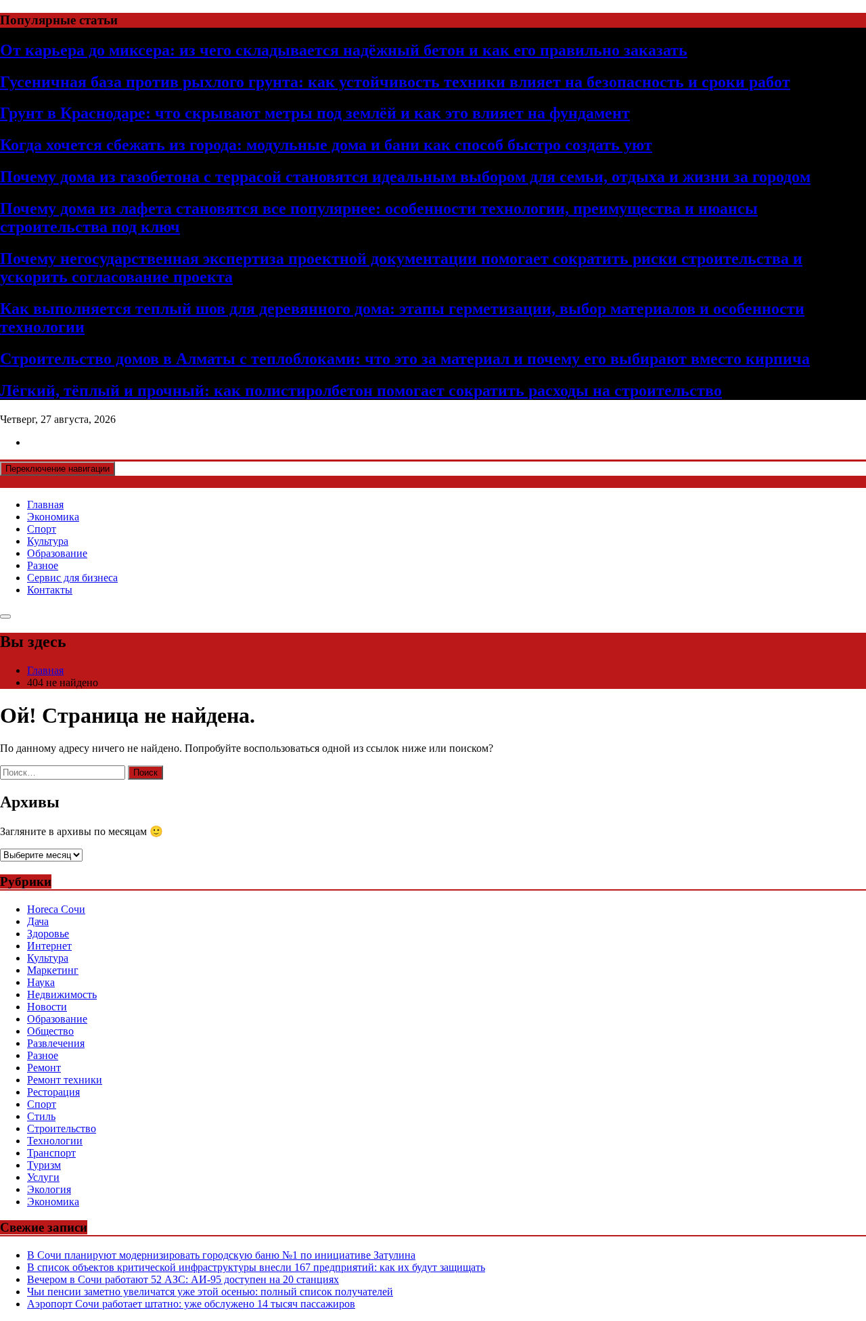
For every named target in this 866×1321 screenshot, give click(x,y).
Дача (38, 921)
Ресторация (53, 1092)
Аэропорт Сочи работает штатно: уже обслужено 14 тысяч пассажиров (191, 1303)
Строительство (61, 1128)
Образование (57, 553)
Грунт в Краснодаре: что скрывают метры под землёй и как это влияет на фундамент (315, 113)
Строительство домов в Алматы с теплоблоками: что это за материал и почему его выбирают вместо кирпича (405, 358)
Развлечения (56, 1043)
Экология (49, 1189)
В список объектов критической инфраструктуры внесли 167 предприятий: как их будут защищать (256, 1267)
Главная (45, 504)
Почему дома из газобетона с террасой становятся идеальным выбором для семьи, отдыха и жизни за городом (405, 176)
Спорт (41, 529)
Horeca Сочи (56, 909)
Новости (47, 1006)
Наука (41, 982)
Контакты (49, 590)
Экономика (53, 516)
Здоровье (48, 933)
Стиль (41, 1116)
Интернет (49, 945)
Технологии (55, 1140)
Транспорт (51, 1153)
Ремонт (44, 1067)
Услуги (43, 1177)
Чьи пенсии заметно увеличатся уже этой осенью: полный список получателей (210, 1291)
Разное (42, 565)
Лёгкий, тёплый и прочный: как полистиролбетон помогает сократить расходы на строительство (361, 390)
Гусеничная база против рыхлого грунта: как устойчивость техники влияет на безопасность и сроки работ (395, 82)
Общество (50, 1031)
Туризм (44, 1165)
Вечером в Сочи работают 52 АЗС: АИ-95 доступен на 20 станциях (183, 1279)
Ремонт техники (64, 1079)
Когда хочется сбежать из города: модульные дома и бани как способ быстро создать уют (326, 145)
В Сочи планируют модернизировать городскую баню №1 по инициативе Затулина (221, 1255)
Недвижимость (62, 994)
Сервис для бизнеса (72, 577)
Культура (47, 541)
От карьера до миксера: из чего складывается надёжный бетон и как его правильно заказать (343, 50)
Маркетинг (52, 970)
